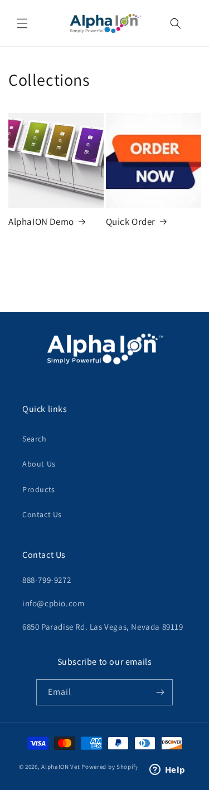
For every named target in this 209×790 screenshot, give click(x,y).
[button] (22, 23)
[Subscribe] (160, 692)
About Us (39, 464)
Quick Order (131, 221)
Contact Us (42, 514)
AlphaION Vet (60, 766)
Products (38, 489)
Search (34, 439)
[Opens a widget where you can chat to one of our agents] (167, 770)
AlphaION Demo (41, 221)
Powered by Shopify (110, 766)
